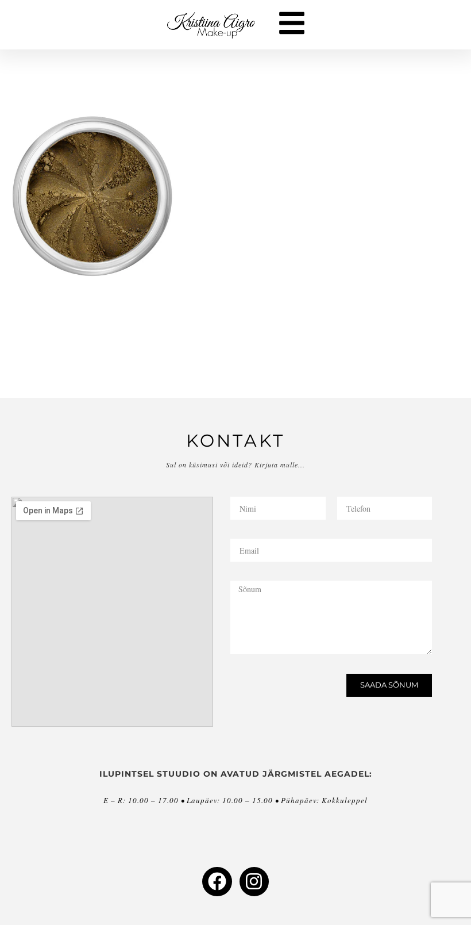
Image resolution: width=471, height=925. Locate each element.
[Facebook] (216, 881)
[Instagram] (254, 881)
